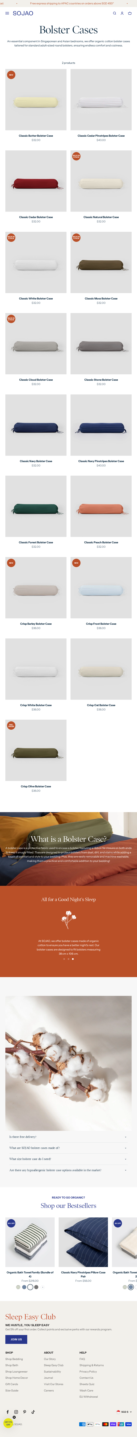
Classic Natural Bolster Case (101, 217)
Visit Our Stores (53, 1384)
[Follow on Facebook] (7, 1412)
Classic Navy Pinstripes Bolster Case (101, 461)
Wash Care (86, 1390)
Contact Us (86, 1377)
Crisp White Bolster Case (36, 705)
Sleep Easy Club (53, 1365)
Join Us (16, 1339)
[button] (8, 1423)
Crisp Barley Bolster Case (36, 623)
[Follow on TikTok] (33, 1412)
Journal (48, 1377)
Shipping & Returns (92, 1365)
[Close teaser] (14, 1417)
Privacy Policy (88, 1371)
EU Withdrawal (89, 1396)
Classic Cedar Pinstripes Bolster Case (101, 135)
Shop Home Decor (16, 1377)
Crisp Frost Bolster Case (101, 623)
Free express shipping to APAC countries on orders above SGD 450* (56, 3)
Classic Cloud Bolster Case (36, 379)
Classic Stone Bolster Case (101, 379)
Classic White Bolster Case (36, 298)
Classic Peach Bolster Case (101, 542)
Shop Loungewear (16, 1371)
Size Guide (11, 1390)
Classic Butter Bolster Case (36, 135)
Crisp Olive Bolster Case (36, 786)
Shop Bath (11, 1365)
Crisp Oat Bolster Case (101, 705)
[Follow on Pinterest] (24, 1412)
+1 (42, 1287)
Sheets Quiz (87, 1384)
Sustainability (52, 1371)
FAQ (82, 1359)
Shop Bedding (14, 1359)
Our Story (50, 1359)
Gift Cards (11, 1384)
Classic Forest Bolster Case (36, 542)
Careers (49, 1390)
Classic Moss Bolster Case (101, 298)
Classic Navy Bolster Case (36, 461)
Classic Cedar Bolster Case (36, 217)
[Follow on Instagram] (16, 1412)
